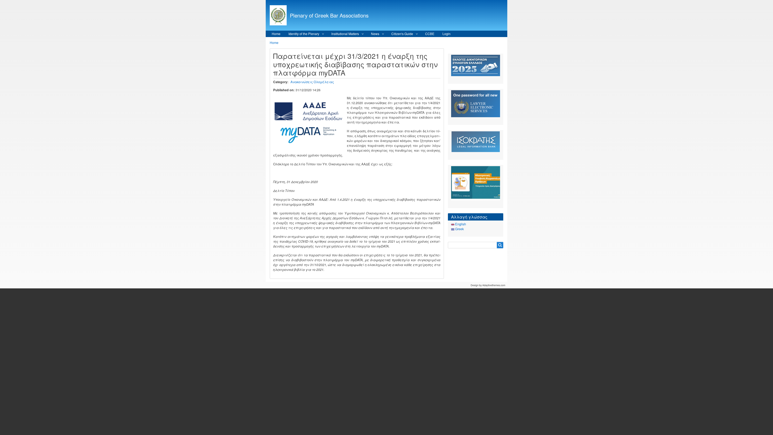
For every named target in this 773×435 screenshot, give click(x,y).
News (375, 33)
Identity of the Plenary (303, 33)
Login (446, 33)
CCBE (429, 33)
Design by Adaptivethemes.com (488, 285)
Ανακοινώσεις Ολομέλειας (312, 82)
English (460, 224)
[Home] (280, 15)
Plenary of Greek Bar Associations (329, 15)
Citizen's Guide (402, 33)
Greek (459, 229)
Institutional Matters (345, 33)
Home (276, 33)
